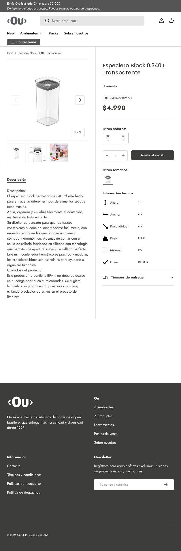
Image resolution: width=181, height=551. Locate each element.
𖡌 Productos (103, 415)
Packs (53, 33)
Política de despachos (23, 492)
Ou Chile (22, 535)
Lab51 (46, 535)
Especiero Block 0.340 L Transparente (39, 53)
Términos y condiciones (24, 474)
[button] (171, 20)
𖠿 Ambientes (103, 407)
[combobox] (92, 21)
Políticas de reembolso (24, 483)
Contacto (14, 465)
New (11, 33)
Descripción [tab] (16, 179)
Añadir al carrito (152, 155)
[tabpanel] (47, 243)
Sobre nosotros (76, 33)
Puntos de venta (105, 433)
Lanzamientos (104, 424)
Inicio (10, 53)
